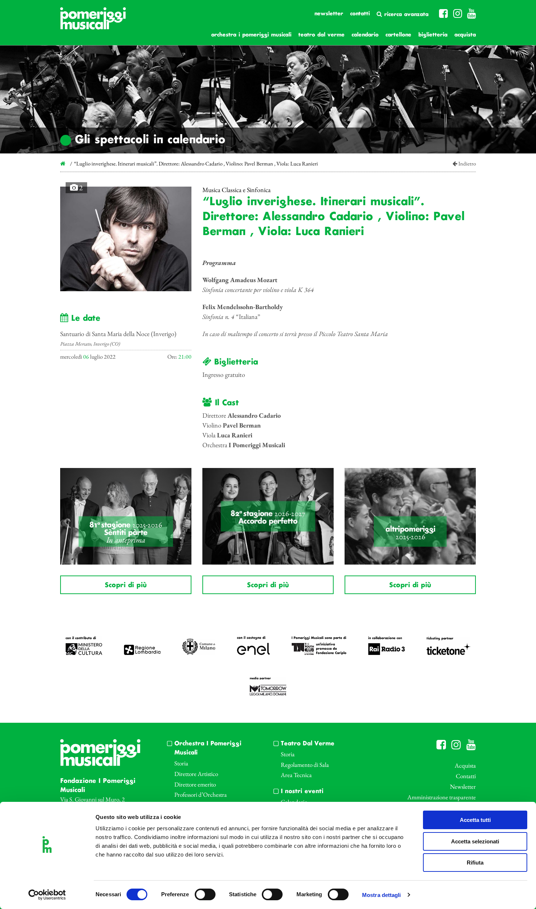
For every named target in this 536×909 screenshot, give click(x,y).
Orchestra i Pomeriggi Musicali (251, 35)
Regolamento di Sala (305, 765)
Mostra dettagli (381, 895)
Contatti (360, 13)
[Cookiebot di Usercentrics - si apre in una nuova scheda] (47, 894)
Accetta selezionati (475, 841)
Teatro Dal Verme (321, 35)
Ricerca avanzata (405, 14)
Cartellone (398, 35)
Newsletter (328, 13)
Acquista (465, 35)
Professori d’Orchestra (200, 795)
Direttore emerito (195, 784)
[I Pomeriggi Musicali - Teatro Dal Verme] (93, 22)
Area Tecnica (296, 775)
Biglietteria (432, 35)
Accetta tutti (475, 820)
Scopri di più (126, 585)
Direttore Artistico (196, 774)
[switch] (205, 894)
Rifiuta (475, 862)
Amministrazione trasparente (441, 797)
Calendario (364, 35)
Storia (181, 763)
